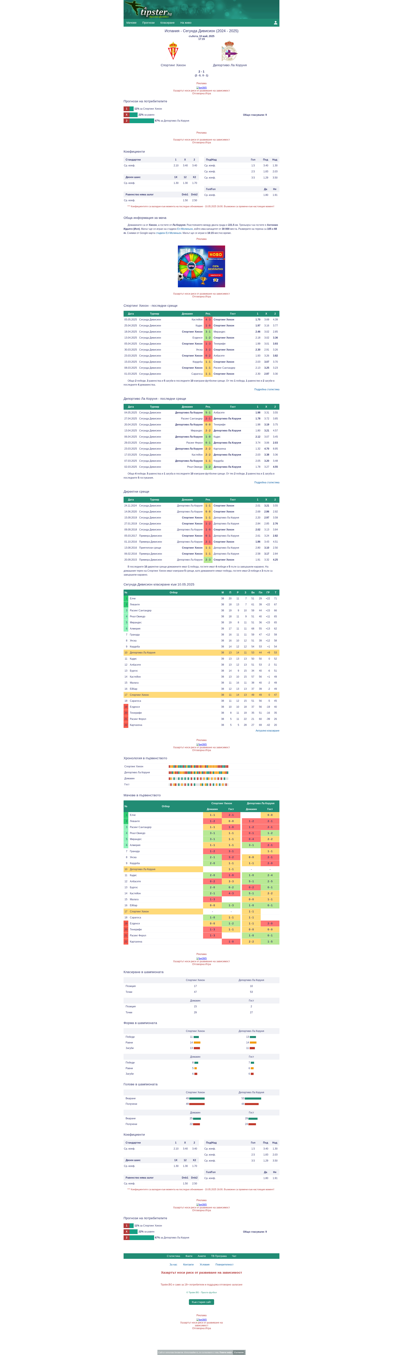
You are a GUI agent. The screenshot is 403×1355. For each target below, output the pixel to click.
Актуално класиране (267, 730)
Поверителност (224, 1264)
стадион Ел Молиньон (168, 233)
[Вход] (275, 22)
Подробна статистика (266, 389)
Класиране (167, 22)
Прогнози (148, 22)
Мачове (131, 22)
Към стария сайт (201, 1302)
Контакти (188, 1264)
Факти (188, 1256)
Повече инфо (226, 1352)
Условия (205, 1264)
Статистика (173, 1256)
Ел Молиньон (185, 229)
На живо (185, 22)
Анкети (202, 1256)
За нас (173, 1264)
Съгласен (239, 1352)
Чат (234, 1256)
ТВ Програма (219, 1256)
